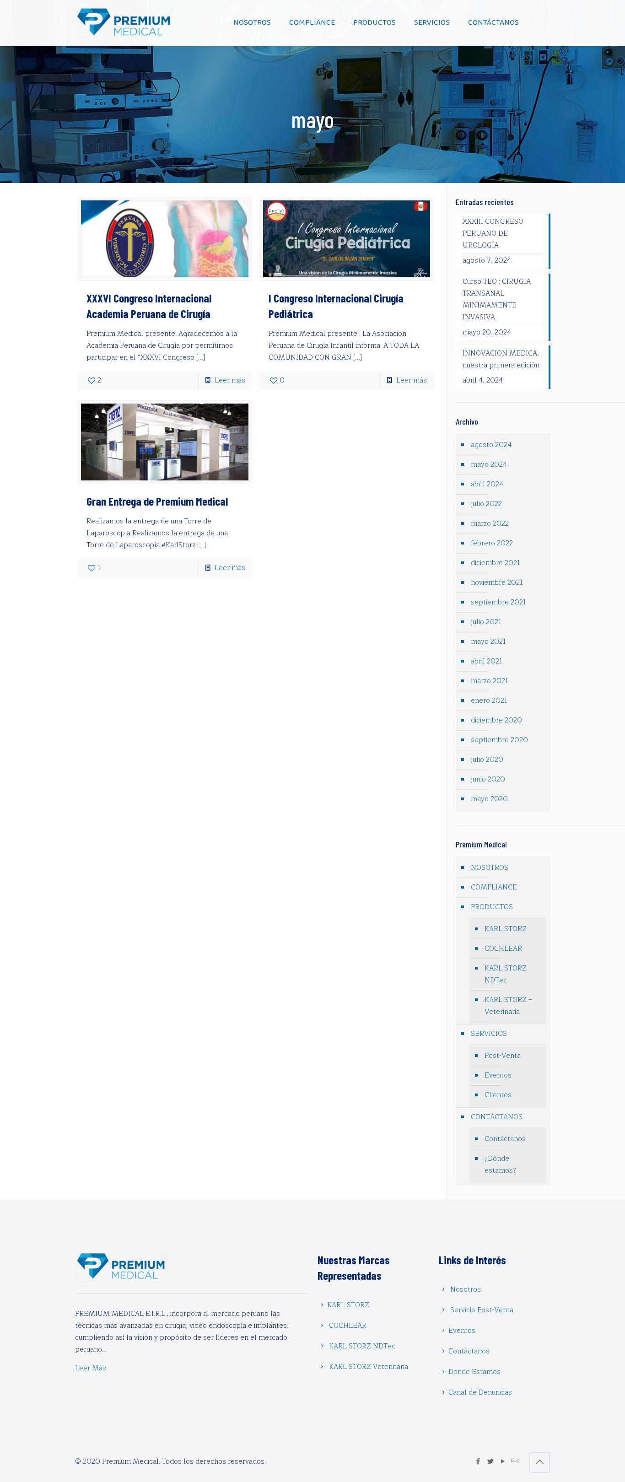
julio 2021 (486, 622)
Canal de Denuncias (480, 1392)
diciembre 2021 (495, 563)
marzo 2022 (490, 523)
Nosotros (465, 1289)
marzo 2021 (489, 681)
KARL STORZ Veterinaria (368, 1367)
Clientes (498, 1095)
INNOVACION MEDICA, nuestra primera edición (501, 359)
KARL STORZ (506, 929)
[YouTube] (502, 1461)
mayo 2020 (489, 799)
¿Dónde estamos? (500, 1164)
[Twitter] (490, 1461)
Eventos (498, 1075)
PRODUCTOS (492, 907)
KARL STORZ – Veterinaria (508, 1006)
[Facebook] (478, 1461)
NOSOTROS (489, 867)
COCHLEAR (503, 948)
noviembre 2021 (497, 582)
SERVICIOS (489, 1034)
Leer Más (90, 1368)
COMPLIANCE (494, 887)
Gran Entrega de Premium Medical (157, 501)
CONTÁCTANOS (497, 1117)
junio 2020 (488, 779)
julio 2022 (486, 504)
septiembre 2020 (499, 740)
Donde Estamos (474, 1372)
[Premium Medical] (124, 23)
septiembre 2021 (498, 602)
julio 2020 (487, 759)
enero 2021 (489, 700)
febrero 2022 (492, 543)
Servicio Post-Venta (481, 1310)
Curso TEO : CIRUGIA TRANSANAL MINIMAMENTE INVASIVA (497, 299)
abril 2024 (487, 484)
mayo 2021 (488, 641)
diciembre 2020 (496, 720)
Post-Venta (503, 1056)
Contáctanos (505, 1139)
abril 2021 (486, 661)
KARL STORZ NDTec (506, 974)
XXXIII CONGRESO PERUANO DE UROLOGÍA (493, 233)
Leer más (230, 380)
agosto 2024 (491, 445)
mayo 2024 (489, 464)
